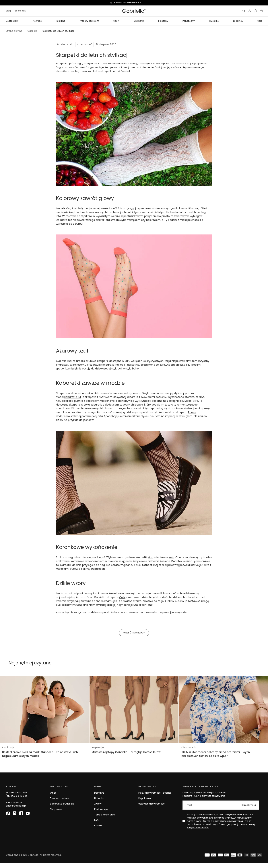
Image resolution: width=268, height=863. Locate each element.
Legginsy (238, 20)
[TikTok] (8, 813)
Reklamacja (101, 809)
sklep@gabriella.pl (16, 805)
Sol (70, 361)
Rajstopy (163, 20)
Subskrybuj (249, 805)
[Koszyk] (261, 11)
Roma (192, 412)
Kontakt (98, 825)
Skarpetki (139, 20)
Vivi (68, 208)
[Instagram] (14, 813)
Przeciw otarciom (89, 20)
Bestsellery (12, 20)
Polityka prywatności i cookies (154, 792)
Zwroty (98, 803)
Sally (80, 208)
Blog (8, 10)
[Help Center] (255, 11)
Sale (259, 20)
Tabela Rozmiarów (104, 814)
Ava (58, 361)
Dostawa (99, 792)
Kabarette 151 (72, 397)
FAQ (96, 820)
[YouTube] (28, 813)
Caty (122, 597)
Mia (64, 361)
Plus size (214, 20)
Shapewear (56, 809)
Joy (73, 208)
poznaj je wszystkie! (174, 612)
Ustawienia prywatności (151, 803)
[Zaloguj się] (249, 11)
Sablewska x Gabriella (62, 803)
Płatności (99, 798)
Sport (116, 20)
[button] (243, 11)
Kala (171, 557)
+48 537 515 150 (14, 802)
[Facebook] (21, 813)
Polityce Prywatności (198, 827)
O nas (53, 792)
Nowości (37, 20)
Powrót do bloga (134, 632)
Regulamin (144, 798)
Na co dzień (84, 44)
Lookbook (20, 10)
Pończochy (188, 20)
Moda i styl (64, 44)
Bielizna (61, 20)
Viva (195, 401)
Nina (150, 557)
